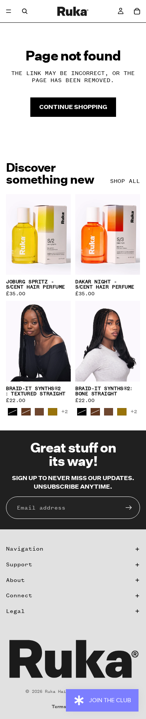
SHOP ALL (125, 181)
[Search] (24, 11)
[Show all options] (64, 411)
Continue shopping (73, 107)
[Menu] (8, 11)
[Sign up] (129, 508)
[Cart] (137, 11)
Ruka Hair (57, 691)
